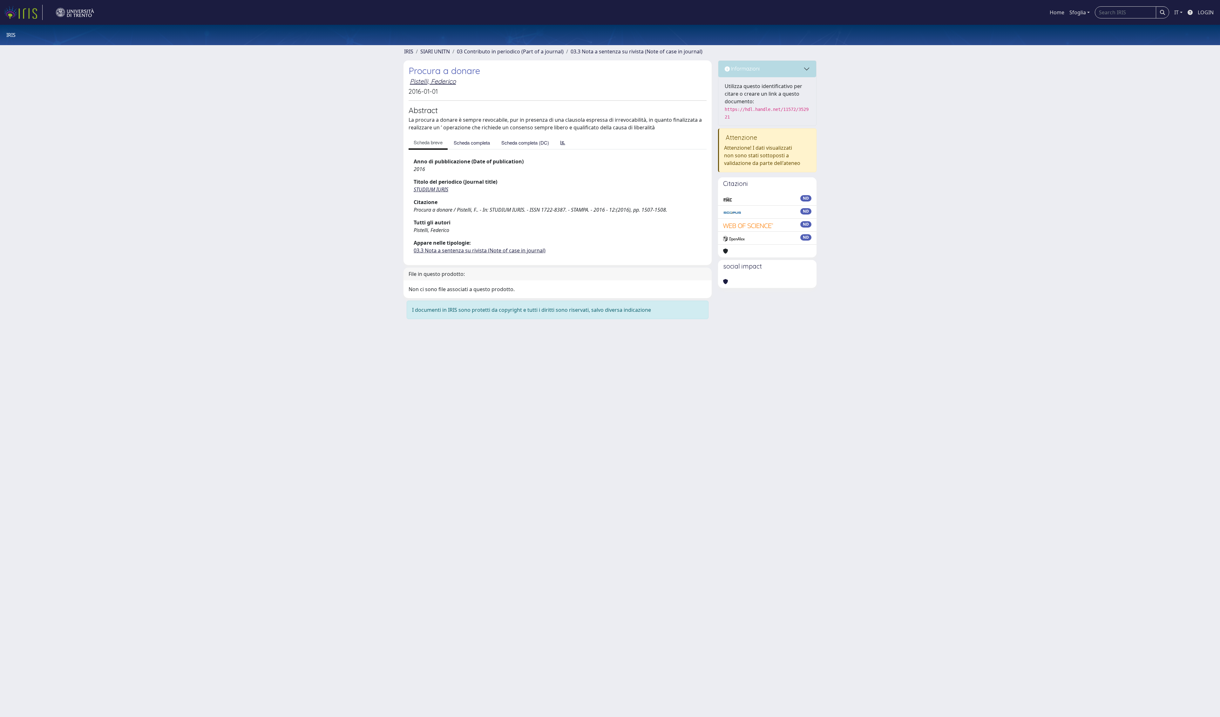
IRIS (408, 51)
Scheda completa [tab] (472, 142)
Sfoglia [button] (1077, 12)
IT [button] (1176, 12)
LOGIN (1206, 12)
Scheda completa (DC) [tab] (525, 142)
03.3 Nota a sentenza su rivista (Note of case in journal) (636, 51)
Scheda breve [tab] (428, 142)
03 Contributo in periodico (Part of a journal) (510, 51)
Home (1057, 12)
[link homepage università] (75, 12)
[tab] (563, 142)
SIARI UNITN (435, 51)
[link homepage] (23, 12)
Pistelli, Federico (433, 81)
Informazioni (745, 68)
